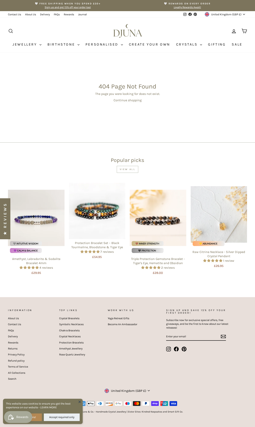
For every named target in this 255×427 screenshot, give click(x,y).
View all (127, 169)
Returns (13, 348)
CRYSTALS (187, 44)
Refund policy (16, 360)
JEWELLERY (25, 44)
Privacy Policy (16, 354)
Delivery (45, 14)
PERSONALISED (102, 44)
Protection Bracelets (71, 342)
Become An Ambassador (122, 324)
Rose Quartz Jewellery (72, 354)
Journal (82, 14)
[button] (29, 267)
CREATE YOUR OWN (149, 44)
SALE (237, 44)
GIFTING (217, 44)
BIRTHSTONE (61, 44)
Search (12, 378)
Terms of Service (18, 366)
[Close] (80, 402)
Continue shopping (128, 100)
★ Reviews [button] (5, 218)
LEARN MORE (48, 407)
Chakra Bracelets (69, 330)
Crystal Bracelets (69, 318)
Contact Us (14, 14)
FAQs (57, 14)
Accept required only (62, 417)
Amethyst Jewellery (70, 348)
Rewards (69, 14)
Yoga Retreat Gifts (118, 318)
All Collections (16, 372)
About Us (30, 14)
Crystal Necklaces (70, 336)
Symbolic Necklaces (71, 324)
